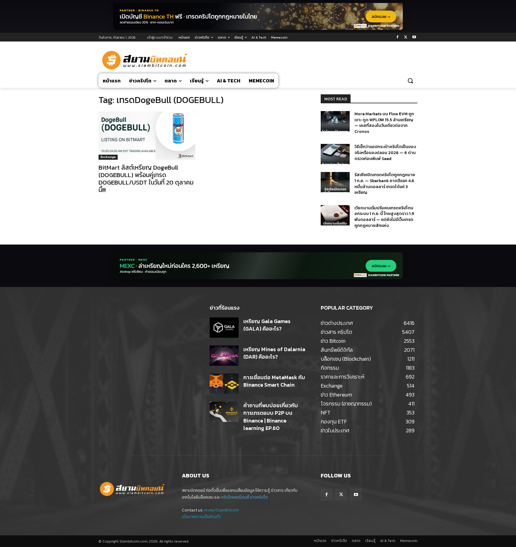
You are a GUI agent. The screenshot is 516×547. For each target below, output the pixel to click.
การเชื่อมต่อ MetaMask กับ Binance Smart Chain (274, 381)
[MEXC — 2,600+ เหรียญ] (258, 265)
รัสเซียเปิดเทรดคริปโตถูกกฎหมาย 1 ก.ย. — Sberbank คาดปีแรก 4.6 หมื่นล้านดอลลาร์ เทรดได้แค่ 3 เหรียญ (384, 184)
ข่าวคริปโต (259, 497)
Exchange (108, 157)
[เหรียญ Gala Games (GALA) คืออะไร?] (224, 327)
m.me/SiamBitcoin (221, 510)
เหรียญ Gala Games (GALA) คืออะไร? (267, 325)
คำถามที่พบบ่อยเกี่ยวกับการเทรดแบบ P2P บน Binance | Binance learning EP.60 (270, 416)
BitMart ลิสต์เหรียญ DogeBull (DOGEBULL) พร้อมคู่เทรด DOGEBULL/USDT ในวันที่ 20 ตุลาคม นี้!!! (146, 178)
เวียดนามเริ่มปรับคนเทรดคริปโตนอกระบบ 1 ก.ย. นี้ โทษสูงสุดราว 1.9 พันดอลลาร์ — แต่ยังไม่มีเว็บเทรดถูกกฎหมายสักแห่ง (384, 217)
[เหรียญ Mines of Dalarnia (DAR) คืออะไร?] (224, 355)
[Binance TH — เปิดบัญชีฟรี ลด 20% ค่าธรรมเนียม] (258, 16)
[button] (410, 80)
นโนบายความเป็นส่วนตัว (201, 517)
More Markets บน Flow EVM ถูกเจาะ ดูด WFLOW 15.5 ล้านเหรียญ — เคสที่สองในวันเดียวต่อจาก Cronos (384, 123)
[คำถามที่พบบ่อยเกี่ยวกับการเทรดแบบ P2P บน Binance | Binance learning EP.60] (224, 412)
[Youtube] (414, 37)
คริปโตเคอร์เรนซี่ (235, 497)
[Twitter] (405, 37)
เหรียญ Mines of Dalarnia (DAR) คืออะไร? (274, 353)
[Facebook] (397, 37)
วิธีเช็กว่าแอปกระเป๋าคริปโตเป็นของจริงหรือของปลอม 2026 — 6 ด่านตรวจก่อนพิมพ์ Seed (385, 153)
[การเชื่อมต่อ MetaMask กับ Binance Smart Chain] (224, 384)
